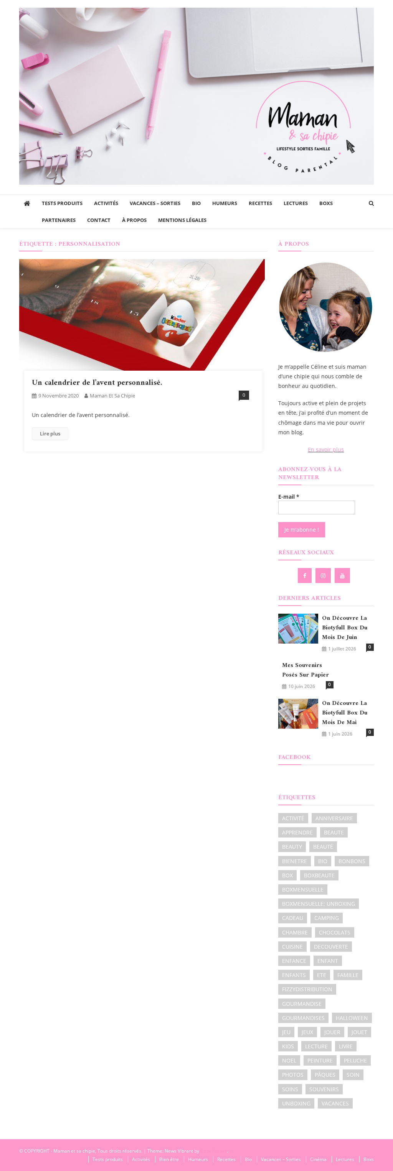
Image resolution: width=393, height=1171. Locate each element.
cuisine (292, 946)
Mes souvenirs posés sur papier (305, 670)
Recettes (260, 203)
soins (290, 1089)
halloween (352, 1018)
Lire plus (50, 433)
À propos (134, 220)
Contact (99, 220)
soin (353, 1074)
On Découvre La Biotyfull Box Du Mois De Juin (344, 628)
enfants (294, 975)
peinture (320, 1060)
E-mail (288, 496)
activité (293, 818)
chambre (295, 932)
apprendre (297, 832)
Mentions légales (182, 220)
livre (346, 1046)
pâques (325, 1074)
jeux (307, 1032)
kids (288, 1046)
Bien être (169, 1159)
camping (326, 917)
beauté (323, 846)
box (287, 875)
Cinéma (318, 1159)
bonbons (352, 861)
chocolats (334, 932)
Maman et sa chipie (112, 395)
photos (293, 1074)
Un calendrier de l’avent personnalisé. (97, 383)
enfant (327, 960)
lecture (316, 1046)
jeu (286, 1032)
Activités (106, 203)
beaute (334, 832)
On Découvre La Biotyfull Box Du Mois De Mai (344, 713)
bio (322, 861)
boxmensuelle (303, 889)
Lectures (296, 203)
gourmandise (302, 1003)
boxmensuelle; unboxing (318, 903)
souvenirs (324, 1089)
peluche (355, 1060)
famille (347, 975)
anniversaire (334, 818)
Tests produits (62, 203)
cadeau (292, 917)
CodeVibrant (213, 1151)
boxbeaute (319, 875)
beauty (292, 846)
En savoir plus (326, 449)
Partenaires (59, 220)
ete (321, 975)
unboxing (296, 1103)
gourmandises (303, 1018)
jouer (332, 1032)
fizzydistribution (307, 989)
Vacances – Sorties (155, 203)
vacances (335, 1103)
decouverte (331, 946)
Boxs (326, 203)
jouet (359, 1032)
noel (289, 1060)
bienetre (294, 861)
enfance (294, 960)
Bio (196, 203)
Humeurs (224, 203)
